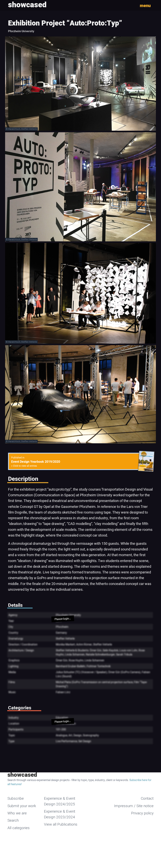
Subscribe (15, 798)
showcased (22, 775)
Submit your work (21, 806)
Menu (145, 6)
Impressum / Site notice (134, 806)
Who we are (17, 813)
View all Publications (60, 824)
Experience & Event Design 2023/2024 (59, 814)
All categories (18, 828)
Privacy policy (142, 813)
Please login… (63, 618)
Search (13, 820)
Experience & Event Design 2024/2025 (59, 801)
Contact (147, 798)
